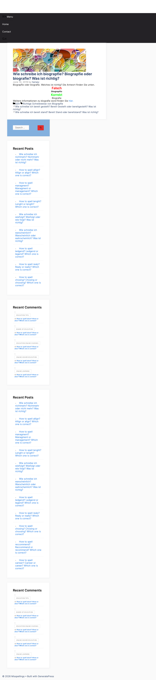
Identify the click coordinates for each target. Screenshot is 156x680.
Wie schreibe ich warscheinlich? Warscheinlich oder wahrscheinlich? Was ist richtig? (28, 235)
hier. (71, 100)
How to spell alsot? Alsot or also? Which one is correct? (26, 320)
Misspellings (14, 6)
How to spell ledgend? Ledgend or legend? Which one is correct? (26, 252)
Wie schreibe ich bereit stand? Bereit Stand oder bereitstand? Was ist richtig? (56, 112)
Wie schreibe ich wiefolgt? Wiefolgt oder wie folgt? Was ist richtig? (27, 218)
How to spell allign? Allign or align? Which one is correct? (27, 173)
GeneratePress (46, 676)
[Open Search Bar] (4, 39)
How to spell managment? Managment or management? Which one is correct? (26, 188)
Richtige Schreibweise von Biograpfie (43, 103)
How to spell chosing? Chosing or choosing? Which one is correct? (28, 281)
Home (5, 24)
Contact (6, 31)
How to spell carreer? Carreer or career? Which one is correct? (26, 564)
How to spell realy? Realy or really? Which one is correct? (27, 267)
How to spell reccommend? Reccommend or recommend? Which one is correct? (28, 547)
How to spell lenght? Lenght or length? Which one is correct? (28, 204)
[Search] (41, 127)
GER (17, 103)
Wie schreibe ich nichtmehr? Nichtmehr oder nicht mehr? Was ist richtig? (27, 158)
